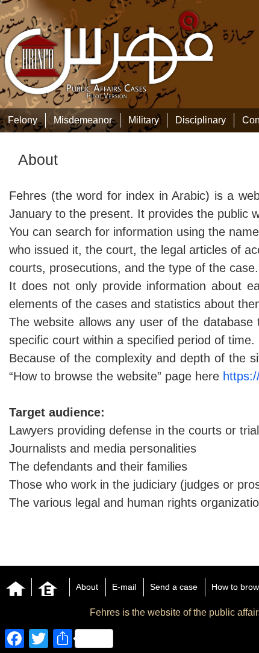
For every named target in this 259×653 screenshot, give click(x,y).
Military (143, 120)
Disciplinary (200, 120)
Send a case (174, 587)
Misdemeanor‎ (83, 120)
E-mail (124, 587)
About (87, 587)
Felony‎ (22, 120)
